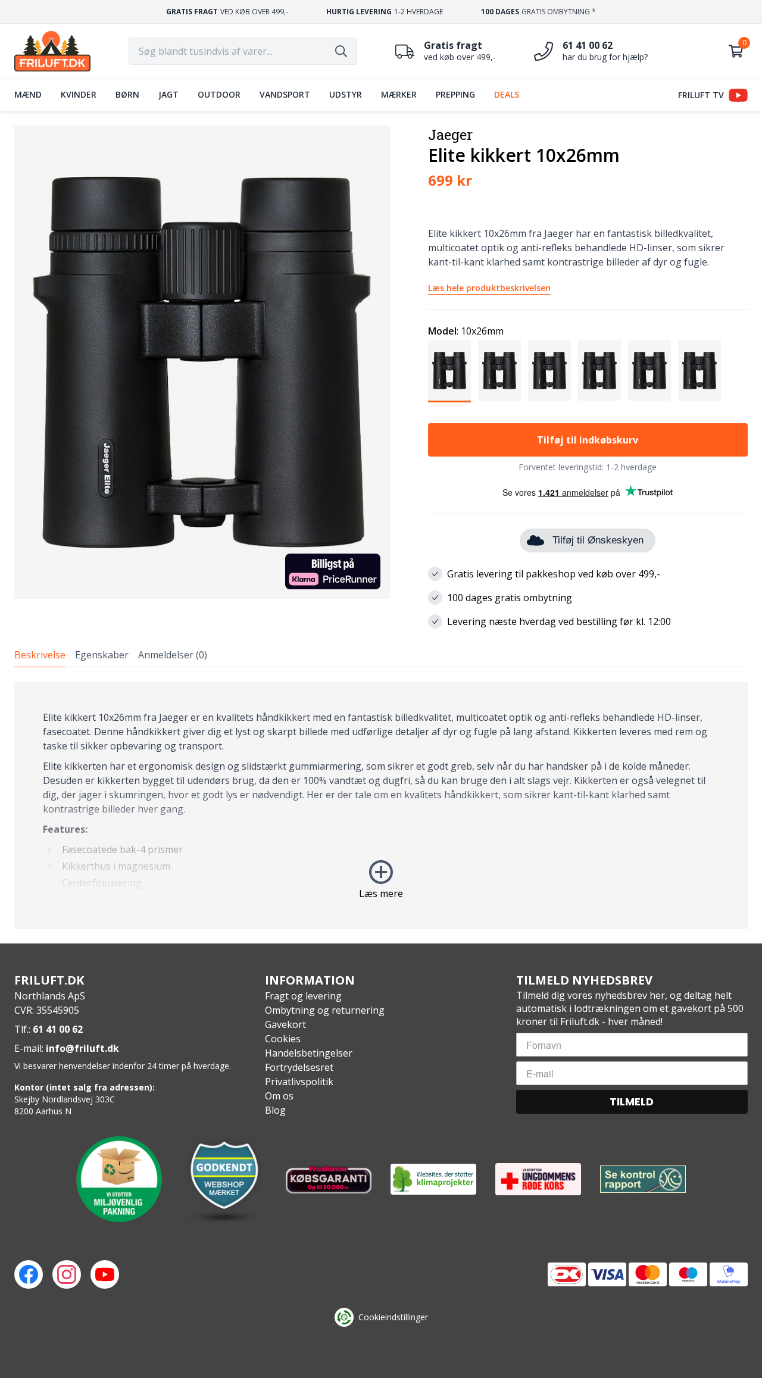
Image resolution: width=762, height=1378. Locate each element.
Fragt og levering (303, 995)
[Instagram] (66, 1274)
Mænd (28, 94)
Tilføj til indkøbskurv (587, 439)
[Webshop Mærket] (224, 1179)
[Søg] (341, 51)
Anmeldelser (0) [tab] (172, 654)
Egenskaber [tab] (102, 654)
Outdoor (219, 94)
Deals (506, 94)
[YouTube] (104, 1274)
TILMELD (632, 1101)
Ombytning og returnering (325, 1010)
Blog (275, 1110)
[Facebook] (28, 1274)
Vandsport (285, 94)
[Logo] (52, 51)
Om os (279, 1095)
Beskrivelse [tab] (39, 654)
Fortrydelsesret (299, 1067)
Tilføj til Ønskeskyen (598, 540)
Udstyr (345, 94)
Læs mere (381, 893)
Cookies (283, 1038)
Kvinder (78, 94)
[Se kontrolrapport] (643, 1179)
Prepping (455, 94)
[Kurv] (736, 51)
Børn (127, 94)
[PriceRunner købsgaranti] (328, 1179)
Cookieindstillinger (393, 1317)
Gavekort (285, 1024)
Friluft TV (701, 95)
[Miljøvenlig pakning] (119, 1179)
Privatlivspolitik (299, 1081)
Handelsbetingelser (308, 1053)
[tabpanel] (381, 805)
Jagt (168, 94)
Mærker (399, 94)
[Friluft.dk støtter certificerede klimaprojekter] (433, 1179)
